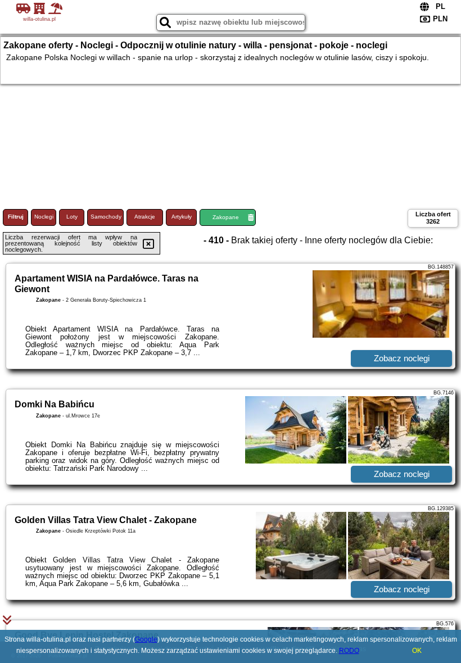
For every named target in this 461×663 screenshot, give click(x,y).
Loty (72, 217)
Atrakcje (144, 217)
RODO (349, 651)
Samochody (106, 217)
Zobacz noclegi (402, 358)
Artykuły (181, 217)
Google (146, 639)
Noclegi (43, 217)
